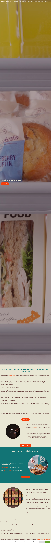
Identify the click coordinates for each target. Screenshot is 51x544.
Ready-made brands (5, 467)
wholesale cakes (12, 375)
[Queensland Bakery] (6, 2)
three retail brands (34, 521)
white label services (8, 470)
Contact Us (21, 2)
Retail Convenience (10, 180)
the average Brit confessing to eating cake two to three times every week (24, 395)
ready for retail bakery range (39, 487)
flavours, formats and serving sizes (43, 539)
